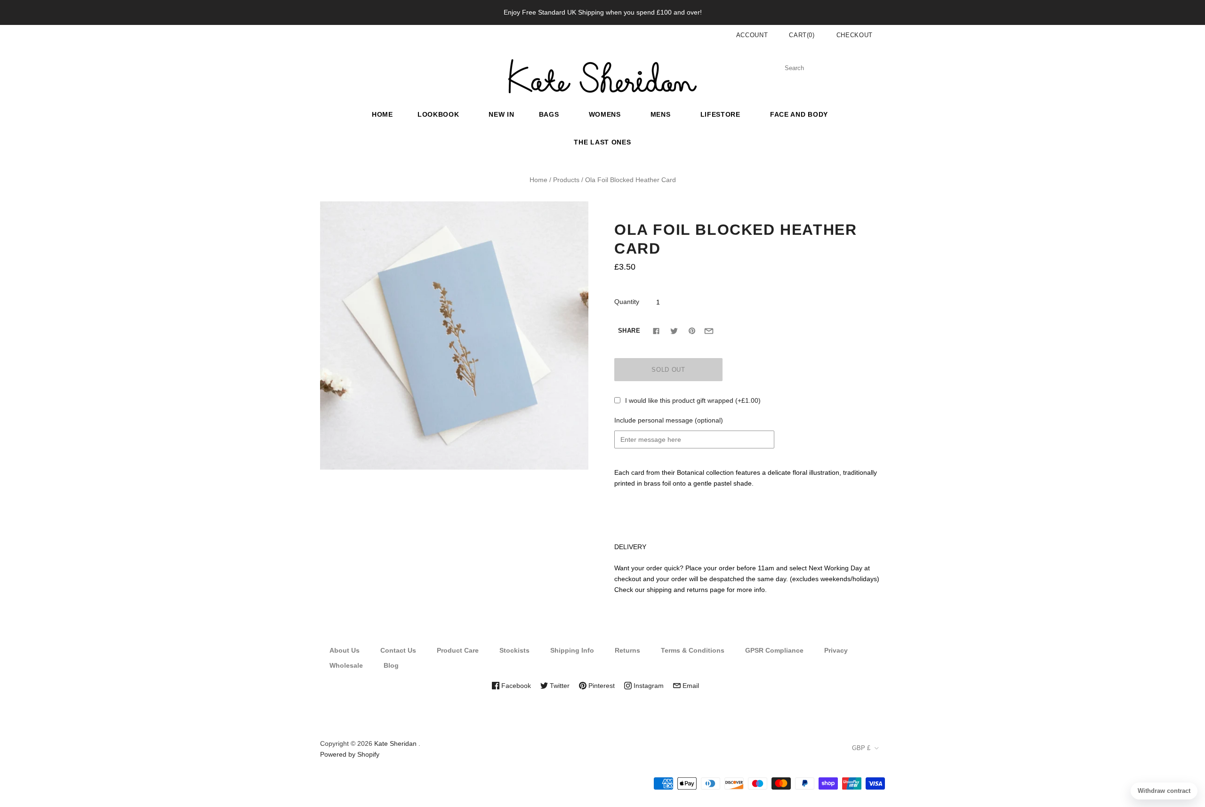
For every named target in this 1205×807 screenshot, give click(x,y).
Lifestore (720, 114)
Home (382, 114)
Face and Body (799, 114)
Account (752, 35)
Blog (391, 665)
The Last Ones (602, 142)
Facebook (515, 685)
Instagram (648, 685)
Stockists (514, 650)
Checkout (854, 35)
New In (501, 114)
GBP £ (861, 747)
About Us (344, 650)
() (802, 35)
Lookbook (438, 114)
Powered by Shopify (349, 754)
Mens (661, 114)
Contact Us (398, 650)
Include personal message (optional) (668, 420)
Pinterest (600, 685)
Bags (549, 114)
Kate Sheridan (395, 743)
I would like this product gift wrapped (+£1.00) (693, 400)
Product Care (458, 650)
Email (690, 685)
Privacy (836, 650)
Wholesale (346, 665)
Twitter (559, 685)
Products (566, 180)
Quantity (626, 301)
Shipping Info (572, 650)
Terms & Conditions (692, 650)
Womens (605, 114)
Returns (627, 650)
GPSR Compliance (774, 650)
